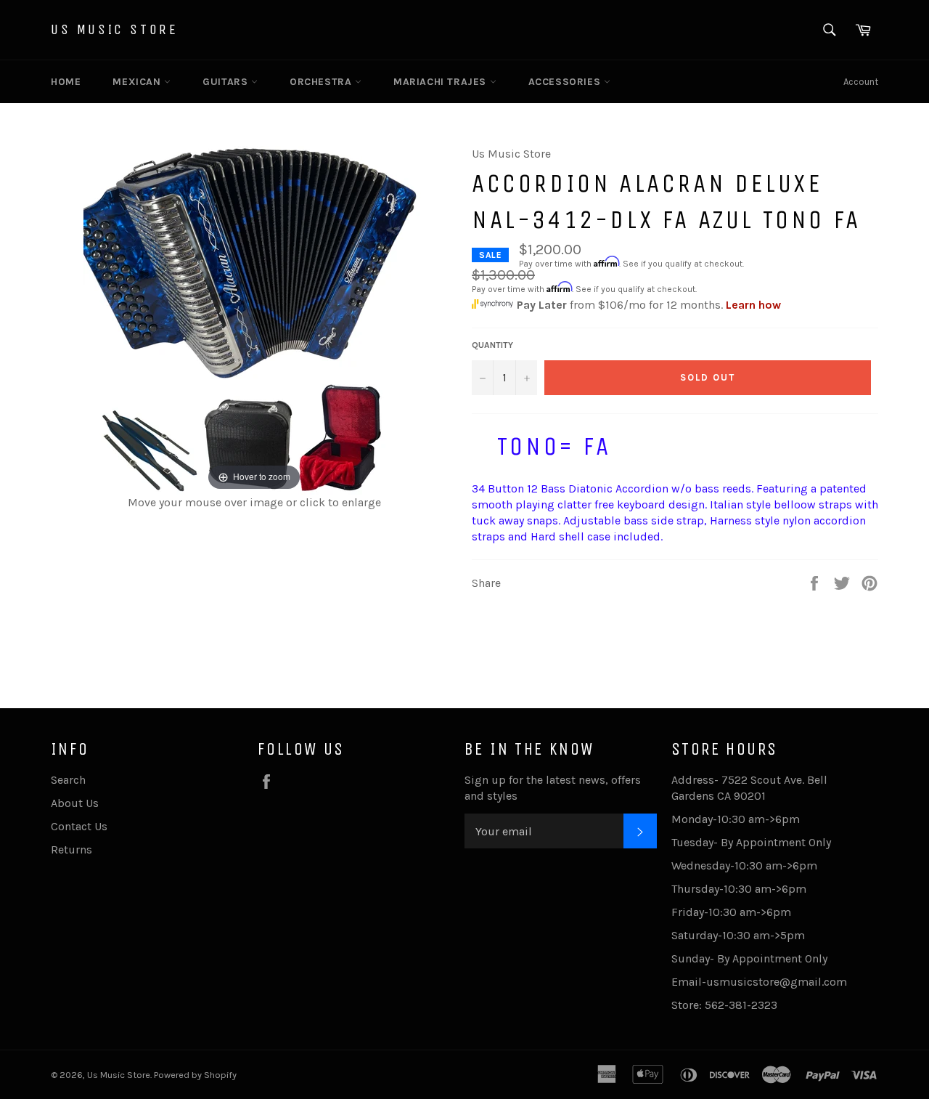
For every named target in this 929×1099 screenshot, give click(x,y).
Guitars (226, 82)
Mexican (138, 82)
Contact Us (79, 826)
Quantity (492, 345)
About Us (75, 803)
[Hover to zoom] (254, 319)
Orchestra (322, 82)
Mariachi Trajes (441, 82)
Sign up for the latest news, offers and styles (552, 788)
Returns (71, 849)
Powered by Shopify (195, 1074)
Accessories (566, 82)
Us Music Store (114, 29)
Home (66, 82)
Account (860, 81)
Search (68, 780)
